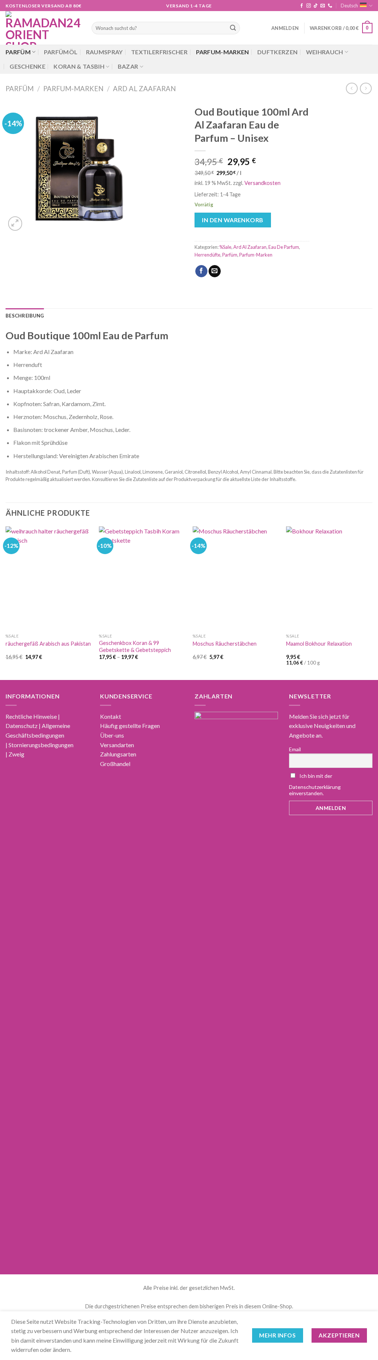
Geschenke (27, 66)
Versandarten (117, 744)
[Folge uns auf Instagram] (308, 5)
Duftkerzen (277, 51)
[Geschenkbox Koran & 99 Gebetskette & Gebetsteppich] (142, 578)
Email (295, 749)
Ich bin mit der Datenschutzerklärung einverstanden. (315, 784)
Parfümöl (61, 51)
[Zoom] (15, 223)
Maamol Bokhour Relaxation (319, 643)
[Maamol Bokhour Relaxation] (329, 578)
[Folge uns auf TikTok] (315, 5)
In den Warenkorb (233, 219)
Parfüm (18, 51)
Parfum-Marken (222, 51)
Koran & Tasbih (79, 66)
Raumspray (104, 51)
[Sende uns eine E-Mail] (322, 5)
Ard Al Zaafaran (144, 89)
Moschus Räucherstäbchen (225, 643)
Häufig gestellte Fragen (130, 725)
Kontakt (110, 716)
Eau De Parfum (283, 247)
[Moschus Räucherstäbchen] (236, 578)
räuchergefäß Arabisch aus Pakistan (48, 643)
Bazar (128, 66)
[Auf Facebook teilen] (201, 271)
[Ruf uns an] (330, 5)
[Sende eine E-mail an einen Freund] (215, 271)
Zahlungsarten (118, 754)
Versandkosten (262, 183)
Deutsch (349, 5)
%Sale (225, 247)
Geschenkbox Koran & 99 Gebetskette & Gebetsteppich (135, 646)
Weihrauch (324, 51)
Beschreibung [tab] (25, 316)
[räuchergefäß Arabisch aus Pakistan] (49, 578)
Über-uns (112, 735)
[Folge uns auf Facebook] (301, 5)
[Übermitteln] (233, 28)
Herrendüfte (207, 255)
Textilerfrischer (159, 51)
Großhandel (115, 763)
